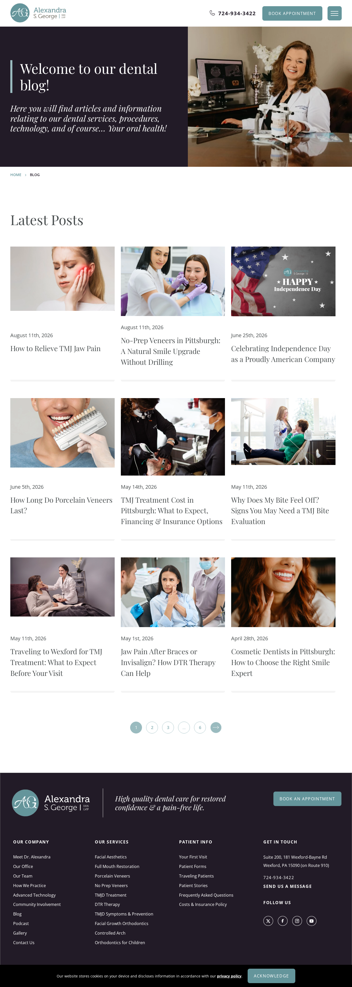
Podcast (21, 923)
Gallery (20, 933)
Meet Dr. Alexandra (32, 857)
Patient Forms (192, 866)
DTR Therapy (107, 904)
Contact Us (24, 942)
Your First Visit (193, 857)
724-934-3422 (237, 13)
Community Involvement (37, 904)
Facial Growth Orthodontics (121, 923)
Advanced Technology (34, 895)
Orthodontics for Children (120, 942)
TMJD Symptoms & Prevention (124, 914)
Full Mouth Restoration (117, 866)
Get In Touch (280, 842)
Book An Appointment (307, 799)
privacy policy (229, 976)
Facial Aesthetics (111, 857)
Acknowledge (271, 976)
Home (15, 174)
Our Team (22, 876)
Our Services (112, 842)
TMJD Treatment (111, 895)
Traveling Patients (196, 876)
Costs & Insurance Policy (203, 904)
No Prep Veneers (111, 885)
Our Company (31, 842)
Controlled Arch (110, 933)
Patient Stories (193, 885)
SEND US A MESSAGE (287, 886)
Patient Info (195, 842)
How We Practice (29, 885)
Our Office (23, 866)
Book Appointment (292, 13)
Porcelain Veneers (112, 876)
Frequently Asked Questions (206, 895)
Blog (17, 914)
